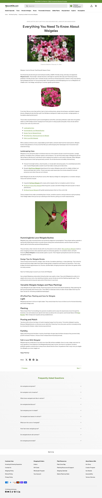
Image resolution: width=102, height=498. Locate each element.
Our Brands (89, 470)
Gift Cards (36, 467)
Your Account (37, 474)
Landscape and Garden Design (66, 21)
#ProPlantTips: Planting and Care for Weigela (36, 135)
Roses (35, 10)
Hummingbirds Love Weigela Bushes (34, 130)
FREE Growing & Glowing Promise (57, 1)
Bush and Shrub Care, (52, 21)
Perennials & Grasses (44, 10)
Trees (18, 10)
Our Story (88, 464)
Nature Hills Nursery (12, 489)
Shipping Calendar (62, 470)
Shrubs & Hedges (26, 10)
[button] (76, 6)
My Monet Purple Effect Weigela (33, 185)
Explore (73, 10)
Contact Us (8, 467)
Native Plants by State (63, 474)
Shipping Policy (9, 470)
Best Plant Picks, (41, 21)
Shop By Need (65, 10)
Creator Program (90, 467)
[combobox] (46, 6)
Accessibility (89, 474)
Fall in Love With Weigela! (31, 138)
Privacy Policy (9, 477)
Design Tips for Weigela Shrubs (32, 133)
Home (6, 14)
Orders (35, 464)
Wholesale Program (39, 470)
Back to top (51, 452)
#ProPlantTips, (31, 21)
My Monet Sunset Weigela (31, 190)
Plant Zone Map (61, 464)
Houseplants (81, 10)
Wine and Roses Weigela (68, 248)
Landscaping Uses (29, 128)
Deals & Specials (9, 10)
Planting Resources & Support (65, 467)
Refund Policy (9, 474)
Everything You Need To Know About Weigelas (28, 14)
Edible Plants (56, 10)
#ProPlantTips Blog (13, 14)
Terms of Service (90, 477)
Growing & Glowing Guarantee (13, 464)
